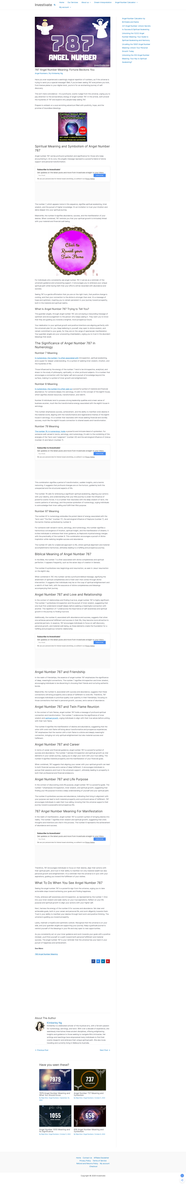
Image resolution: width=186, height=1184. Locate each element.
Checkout (93, 1166)
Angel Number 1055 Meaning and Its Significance (54, 1130)
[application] (90, 2)
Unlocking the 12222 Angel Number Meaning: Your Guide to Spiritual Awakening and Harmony (136, 36)
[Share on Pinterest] (108, 963)
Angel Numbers (41, 73)
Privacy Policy (85, 1161)
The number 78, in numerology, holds (50, 431)
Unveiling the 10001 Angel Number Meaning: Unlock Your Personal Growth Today (136, 47)
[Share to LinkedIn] (103, 963)
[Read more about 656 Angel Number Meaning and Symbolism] (90, 1116)
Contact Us (87, 1158)
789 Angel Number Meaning (46, 954)
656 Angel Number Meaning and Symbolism (89, 1130)
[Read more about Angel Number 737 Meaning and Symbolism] (90, 1080)
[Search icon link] (55, 5)
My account (105, 1163)
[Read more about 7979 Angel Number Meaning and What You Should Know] (55, 1080)
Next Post (105, 1050)
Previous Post (41, 1050)
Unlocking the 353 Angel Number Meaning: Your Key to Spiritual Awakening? (135, 58)
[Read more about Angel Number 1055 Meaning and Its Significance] (55, 1116)
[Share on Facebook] (93, 963)
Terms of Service (99, 1161)
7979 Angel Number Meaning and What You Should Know (54, 1094)
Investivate (43, 5)
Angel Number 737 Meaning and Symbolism (88, 1094)
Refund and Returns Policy (87, 1163)
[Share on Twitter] (98, 963)
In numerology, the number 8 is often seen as (53, 389)
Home (78, 1158)
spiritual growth (51, 718)
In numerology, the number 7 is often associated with (57, 358)
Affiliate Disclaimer (101, 1158)
